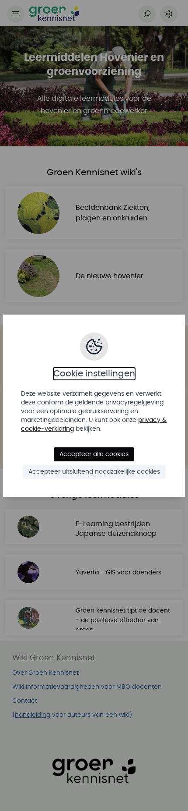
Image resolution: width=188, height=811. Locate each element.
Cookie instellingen (94, 373)
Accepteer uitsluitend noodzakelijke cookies (94, 472)
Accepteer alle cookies (94, 454)
